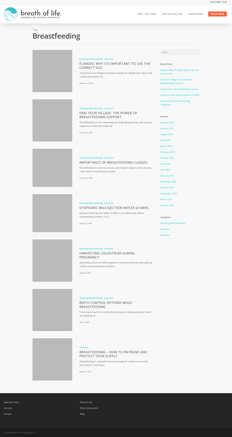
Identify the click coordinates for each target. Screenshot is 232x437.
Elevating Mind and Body (91, 59)
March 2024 (166, 146)
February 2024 (167, 152)
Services (8, 408)
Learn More (195, 14)
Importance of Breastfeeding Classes (179, 89)
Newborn (165, 235)
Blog (82, 413)
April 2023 (165, 169)
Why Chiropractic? (89, 408)
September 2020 (168, 193)
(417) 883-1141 (218, 2)
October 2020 (167, 187)
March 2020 (166, 199)
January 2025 (166, 128)
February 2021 (167, 175)
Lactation (108, 59)
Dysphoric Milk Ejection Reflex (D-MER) (179, 95)
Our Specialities (172, 14)
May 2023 (165, 163)
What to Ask (86, 402)
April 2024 (165, 140)
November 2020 (168, 181)
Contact (8, 413)
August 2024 (166, 134)
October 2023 (167, 158)
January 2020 (166, 205)
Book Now (217, 14)
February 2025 (167, 122)
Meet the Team (147, 14)
